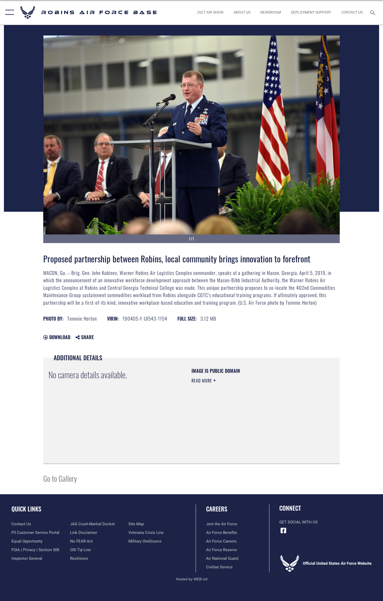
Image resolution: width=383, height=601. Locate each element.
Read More (202, 381)
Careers (216, 508)
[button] (8, 12)
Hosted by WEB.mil (191, 579)
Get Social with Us (298, 522)
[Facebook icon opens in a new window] (283, 530)
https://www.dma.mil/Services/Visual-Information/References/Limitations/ (252, 421)
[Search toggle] (373, 12)
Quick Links (26, 508)
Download (59, 337)
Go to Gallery (60, 478)
